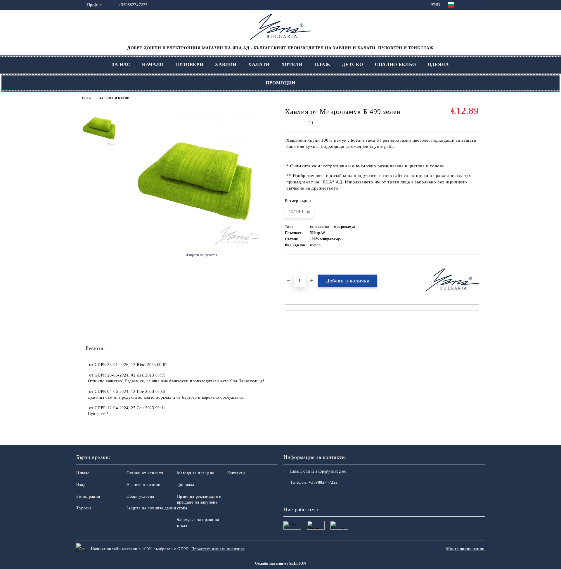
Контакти (236, 473)
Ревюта (94, 348)
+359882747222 (133, 5)
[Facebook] (288, 494)
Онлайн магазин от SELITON (280, 563)
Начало (86, 98)
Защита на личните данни (151, 508)
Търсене (84, 508)
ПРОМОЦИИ (280, 82)
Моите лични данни (465, 549)
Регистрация (88, 496)
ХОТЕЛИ (292, 64)
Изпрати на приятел (201, 255)
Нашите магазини (143, 485)
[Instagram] (301, 494)
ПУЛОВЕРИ (189, 64)
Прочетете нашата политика (218, 549)
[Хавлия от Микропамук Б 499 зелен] (196, 244)
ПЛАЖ (322, 64)
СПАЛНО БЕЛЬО (395, 64)
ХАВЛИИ (225, 64)
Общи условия (140, 496)
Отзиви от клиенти (145, 473)
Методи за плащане (195, 473)
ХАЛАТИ (259, 64)
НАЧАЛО (153, 64)
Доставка (185, 485)
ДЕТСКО (352, 64)
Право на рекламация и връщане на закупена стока (199, 502)
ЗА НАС (121, 64)
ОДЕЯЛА (438, 64)
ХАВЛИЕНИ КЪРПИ (114, 98)
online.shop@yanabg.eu (324, 471)
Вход (80, 485)
